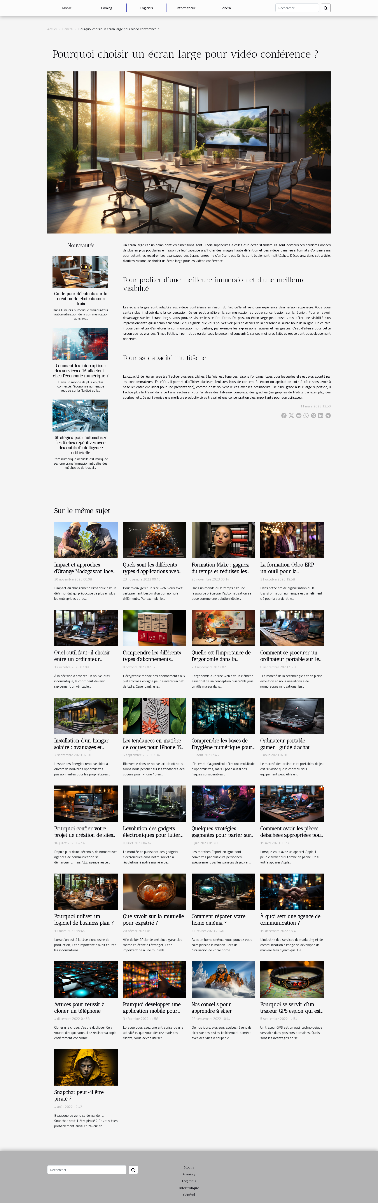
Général (225, 8)
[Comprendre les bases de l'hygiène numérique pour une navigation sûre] (223, 715)
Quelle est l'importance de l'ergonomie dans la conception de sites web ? (221, 659)
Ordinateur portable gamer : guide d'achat (285, 744)
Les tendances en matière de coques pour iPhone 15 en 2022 (152, 747)
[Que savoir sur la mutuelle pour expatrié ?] (154, 891)
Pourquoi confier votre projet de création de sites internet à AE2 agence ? (83, 835)
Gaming (106, 8)
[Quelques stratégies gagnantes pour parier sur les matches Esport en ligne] (223, 803)
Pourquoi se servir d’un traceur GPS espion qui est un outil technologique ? (290, 1011)
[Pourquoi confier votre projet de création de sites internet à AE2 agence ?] (86, 803)
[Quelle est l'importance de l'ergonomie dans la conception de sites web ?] (223, 627)
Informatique (186, 8)
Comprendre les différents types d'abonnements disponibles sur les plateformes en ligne (152, 662)
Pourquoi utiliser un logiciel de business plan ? (84, 919)
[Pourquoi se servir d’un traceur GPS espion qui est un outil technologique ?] (292, 979)
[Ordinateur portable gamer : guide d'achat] (292, 715)
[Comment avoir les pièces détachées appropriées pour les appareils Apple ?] (292, 803)
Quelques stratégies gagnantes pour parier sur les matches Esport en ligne (223, 835)
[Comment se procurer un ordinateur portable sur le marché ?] (292, 627)
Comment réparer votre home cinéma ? (218, 919)
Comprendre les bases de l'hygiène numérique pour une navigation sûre (222, 747)
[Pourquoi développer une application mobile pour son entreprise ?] (154, 979)
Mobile (67, 8)
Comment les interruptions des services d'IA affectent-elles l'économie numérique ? (81, 370)
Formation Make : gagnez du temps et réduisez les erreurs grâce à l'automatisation (220, 574)
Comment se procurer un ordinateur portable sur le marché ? (289, 659)
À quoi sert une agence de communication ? (290, 919)
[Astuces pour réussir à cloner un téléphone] (86, 979)
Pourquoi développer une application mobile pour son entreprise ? (152, 1011)
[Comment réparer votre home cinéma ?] (223, 891)
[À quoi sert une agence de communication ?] (292, 891)
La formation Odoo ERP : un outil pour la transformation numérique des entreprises (291, 574)
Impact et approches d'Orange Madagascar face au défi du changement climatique (83, 574)
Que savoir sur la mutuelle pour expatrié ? (153, 919)
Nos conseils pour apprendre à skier (212, 1007)
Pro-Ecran (222, 317)
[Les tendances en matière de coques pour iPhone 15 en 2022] (154, 715)
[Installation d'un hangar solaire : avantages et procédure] (86, 715)
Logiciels (146, 8)
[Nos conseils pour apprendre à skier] (223, 979)
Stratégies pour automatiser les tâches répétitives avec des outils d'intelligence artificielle (81, 445)
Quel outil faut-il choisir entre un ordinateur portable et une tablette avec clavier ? (82, 662)
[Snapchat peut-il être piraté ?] (86, 1067)
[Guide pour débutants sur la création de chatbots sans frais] (80, 272)
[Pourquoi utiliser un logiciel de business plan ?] (86, 891)
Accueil (52, 29)
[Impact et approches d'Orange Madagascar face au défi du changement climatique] (86, 539)
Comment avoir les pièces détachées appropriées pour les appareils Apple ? (291, 835)
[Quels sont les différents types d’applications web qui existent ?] (154, 539)
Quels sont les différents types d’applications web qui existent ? (151, 571)
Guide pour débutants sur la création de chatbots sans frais (80, 298)
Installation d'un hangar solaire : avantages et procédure (81, 747)
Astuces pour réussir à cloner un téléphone (79, 1007)
